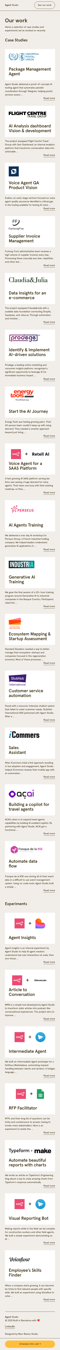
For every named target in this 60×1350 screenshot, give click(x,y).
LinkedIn (10, 1326)
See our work (45, 5)
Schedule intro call (28, 1344)
